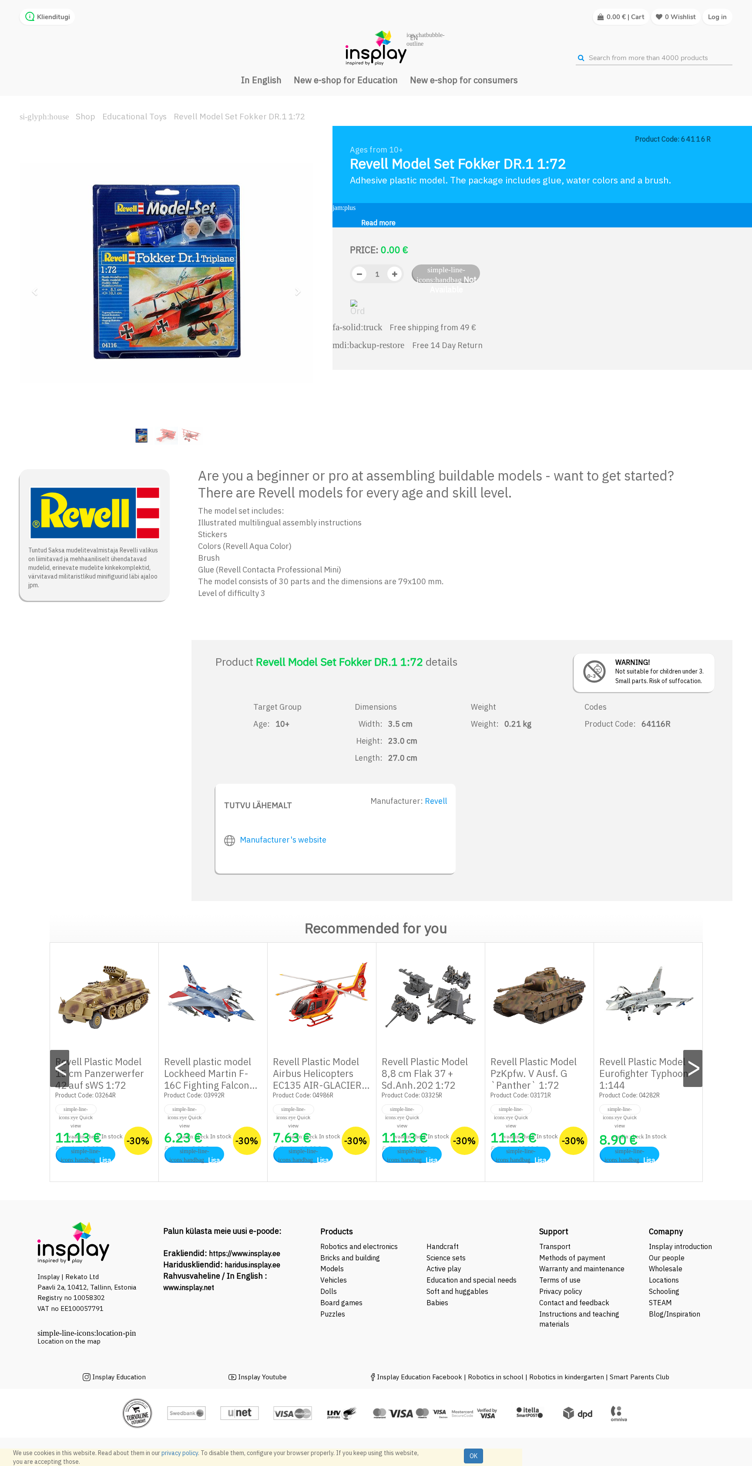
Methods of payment (572, 1257)
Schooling (664, 1291)
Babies (437, 1302)
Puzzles (332, 1314)
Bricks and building (350, 1257)
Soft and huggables (457, 1291)
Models (332, 1268)
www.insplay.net (188, 1287)
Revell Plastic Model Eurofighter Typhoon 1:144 (643, 1073)
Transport (555, 1246)
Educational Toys (134, 116)
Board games (341, 1302)
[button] (37, 288)
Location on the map (69, 1341)
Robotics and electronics (359, 1246)
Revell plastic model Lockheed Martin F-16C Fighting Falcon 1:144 (207, 1079)
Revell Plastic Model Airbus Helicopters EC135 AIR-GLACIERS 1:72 (320, 1079)
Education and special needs (471, 1280)
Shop (85, 116)
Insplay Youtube (262, 1377)
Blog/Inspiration (674, 1314)
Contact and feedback (574, 1302)
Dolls (328, 1291)
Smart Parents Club (639, 1377)
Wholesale (665, 1268)
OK (473, 1456)
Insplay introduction (680, 1246)
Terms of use (560, 1280)
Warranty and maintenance (582, 1268)
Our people (667, 1257)
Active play (443, 1268)
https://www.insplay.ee (244, 1253)
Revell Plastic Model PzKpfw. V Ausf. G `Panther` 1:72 (533, 1073)
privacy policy (179, 1453)
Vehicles (333, 1280)
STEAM (660, 1302)
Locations (664, 1280)
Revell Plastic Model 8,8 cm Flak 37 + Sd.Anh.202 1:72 (425, 1073)
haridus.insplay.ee (252, 1264)
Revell (436, 801)
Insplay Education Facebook (419, 1377)
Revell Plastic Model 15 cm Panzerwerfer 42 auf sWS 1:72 (99, 1073)
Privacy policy (560, 1291)
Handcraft (442, 1246)
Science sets (446, 1257)
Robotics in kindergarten (567, 1377)
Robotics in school (496, 1377)
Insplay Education (119, 1377)
